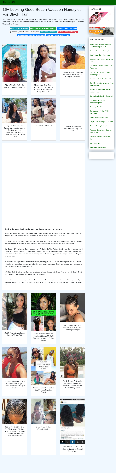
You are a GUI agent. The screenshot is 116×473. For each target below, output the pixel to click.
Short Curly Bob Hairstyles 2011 (101, 79)
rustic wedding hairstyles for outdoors (31, 35)
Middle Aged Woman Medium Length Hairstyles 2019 (100, 45)
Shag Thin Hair (95, 143)
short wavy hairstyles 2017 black (58, 35)
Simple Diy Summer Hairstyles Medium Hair (100, 91)
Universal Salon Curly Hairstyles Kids (101, 60)
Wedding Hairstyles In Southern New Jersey (101, 131)
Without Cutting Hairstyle (98, 126)
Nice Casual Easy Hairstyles (100, 55)
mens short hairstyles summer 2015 (42, 28)
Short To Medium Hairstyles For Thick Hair (101, 67)
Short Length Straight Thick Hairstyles (99, 112)
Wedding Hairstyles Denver (99, 107)
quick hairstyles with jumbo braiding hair (24, 32)
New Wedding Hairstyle (98, 147)
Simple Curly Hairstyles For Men (101, 122)
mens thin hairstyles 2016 (19, 28)
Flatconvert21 (9, 2)
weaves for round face (48, 32)
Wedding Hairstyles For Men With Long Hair (100, 73)
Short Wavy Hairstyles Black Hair (101, 96)
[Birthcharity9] (101, 18)
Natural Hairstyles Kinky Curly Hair (100, 138)
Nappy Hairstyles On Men (99, 117)
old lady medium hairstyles (67, 28)
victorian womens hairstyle (67, 32)
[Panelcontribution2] (101, 30)
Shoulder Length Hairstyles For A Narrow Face (101, 84)
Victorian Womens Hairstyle (99, 51)
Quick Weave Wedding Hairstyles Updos (98, 101)
